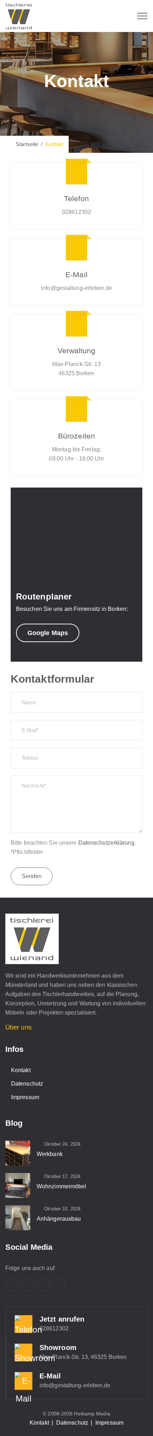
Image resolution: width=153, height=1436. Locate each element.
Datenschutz (27, 1084)
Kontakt (21, 1070)
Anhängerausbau (59, 1219)
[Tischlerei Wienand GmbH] (18, 16)
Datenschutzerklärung (106, 843)
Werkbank (50, 1154)
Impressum (25, 1097)
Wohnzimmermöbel (61, 1186)
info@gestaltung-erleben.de (75, 1385)
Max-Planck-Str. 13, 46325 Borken (83, 1357)
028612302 (54, 1328)
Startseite (25, 144)
